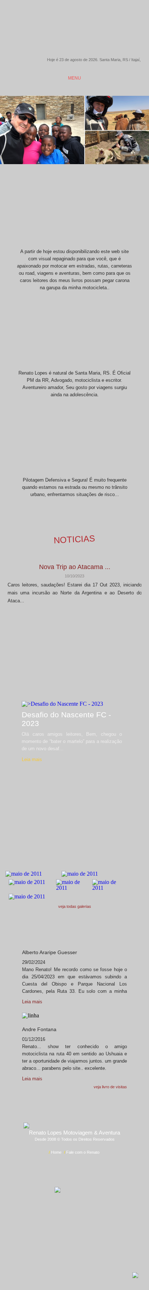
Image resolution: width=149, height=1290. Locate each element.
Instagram (60, 7)
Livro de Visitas (74, 931)
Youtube (70, 7)
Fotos (74, 851)
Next (92, 628)
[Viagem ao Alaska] (32, 874)
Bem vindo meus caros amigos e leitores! (74, 210)
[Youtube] (91, 1230)
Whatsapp (82, 8)
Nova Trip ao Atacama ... (74, 567)
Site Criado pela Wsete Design (74, 1172)
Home (56, 1152)
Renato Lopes (74, 33)
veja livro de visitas (110, 1087)
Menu (74, 78)
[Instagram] (58, 1230)
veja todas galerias (74, 906)
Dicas (74, 438)
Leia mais (32, 759)
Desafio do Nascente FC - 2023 (66, 718)
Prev (57, 628)
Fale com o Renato (82, 1152)
